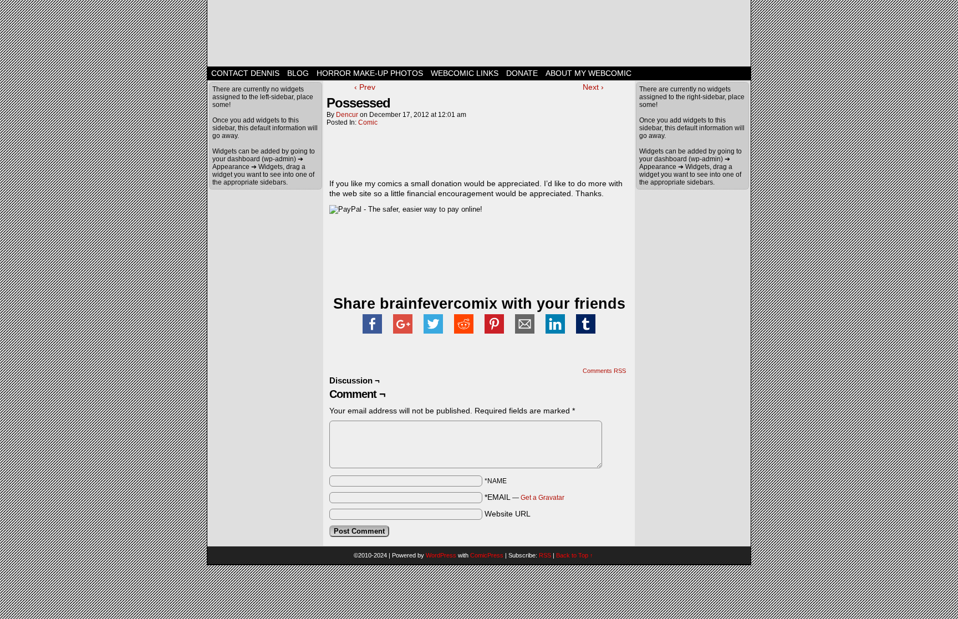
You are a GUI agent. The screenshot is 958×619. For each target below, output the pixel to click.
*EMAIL (524, 497)
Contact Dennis (245, 73)
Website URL (508, 513)
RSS (545, 555)
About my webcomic (588, 73)
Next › (593, 87)
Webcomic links (464, 73)
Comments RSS (604, 370)
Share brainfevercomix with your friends (479, 303)
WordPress (441, 555)
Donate (522, 73)
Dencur (347, 115)
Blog (298, 73)
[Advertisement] (459, 154)
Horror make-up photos (370, 73)
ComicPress (486, 555)
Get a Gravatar (542, 498)
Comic (368, 122)
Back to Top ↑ (574, 555)
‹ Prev (364, 87)
